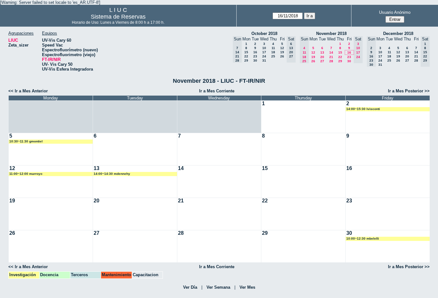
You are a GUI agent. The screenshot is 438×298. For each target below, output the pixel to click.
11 (273, 48)
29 (246, 60)
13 (322, 52)
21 (331, 57)
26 (282, 56)
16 (255, 52)
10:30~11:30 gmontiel (26, 141)
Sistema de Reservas (118, 16)
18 (273, 52)
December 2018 (398, 33)
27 (322, 61)
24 (264, 56)
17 (264, 52)
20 (322, 57)
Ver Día (190, 287)
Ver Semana (218, 287)
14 (331, 52)
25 (273, 56)
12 (282, 48)
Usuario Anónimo (394, 12)
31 (264, 60)
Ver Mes (247, 287)
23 (255, 56)
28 (331, 61)
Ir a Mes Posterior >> (409, 91)
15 (246, 52)
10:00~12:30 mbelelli (362, 238)
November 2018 (331, 33)
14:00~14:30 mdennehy (112, 173)
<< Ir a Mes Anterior (28, 91)
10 (264, 48)
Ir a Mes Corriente (216, 91)
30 (255, 60)
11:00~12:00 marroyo (25, 173)
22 (246, 56)
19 (282, 52)
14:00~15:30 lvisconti (363, 109)
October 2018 (264, 33)
